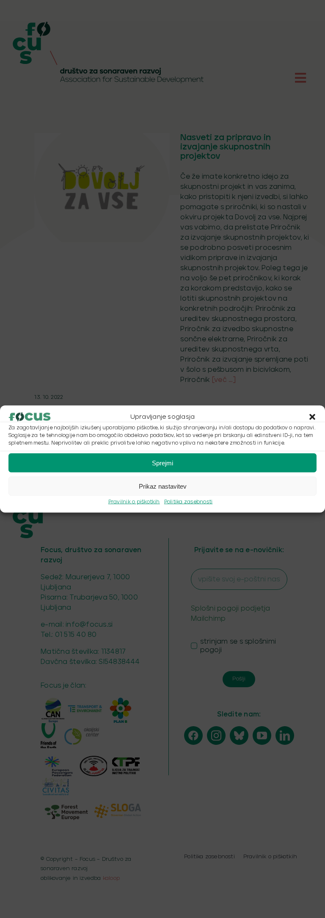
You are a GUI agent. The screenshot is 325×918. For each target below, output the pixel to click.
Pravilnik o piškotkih (134, 502)
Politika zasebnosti (188, 502)
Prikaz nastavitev (163, 485)
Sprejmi (162, 462)
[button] (312, 417)
